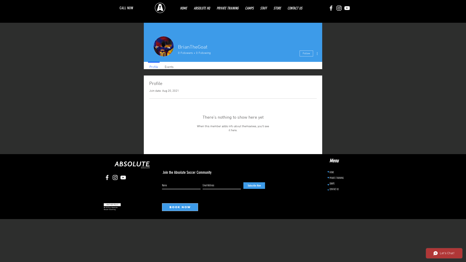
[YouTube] (347, 8)
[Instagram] (339, 8)
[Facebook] (331, 8)
